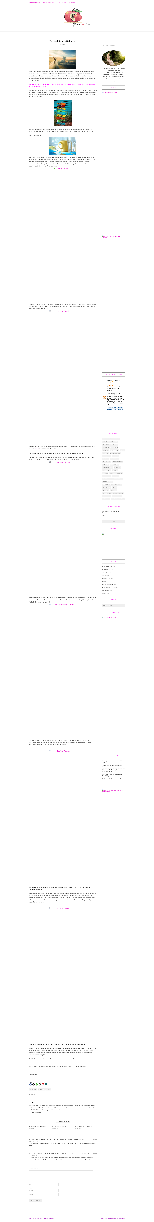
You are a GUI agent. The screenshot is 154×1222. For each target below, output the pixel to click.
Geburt (105, 458)
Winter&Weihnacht (118, 498)
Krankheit (106, 470)
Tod (114, 487)
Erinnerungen (115, 453)
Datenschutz (62, 2)
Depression (115, 450)
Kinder (105, 464)
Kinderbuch (114, 464)
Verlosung (106, 496)
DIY (122, 450)
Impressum (72, 2)
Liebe (114, 470)
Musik (112, 473)
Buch (115, 447)
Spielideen (106, 487)
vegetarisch (107, 493)
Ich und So (105, 581)
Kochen (117, 467)
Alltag (117, 438)
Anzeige (106, 441)
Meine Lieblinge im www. (109, 587)
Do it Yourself (106, 572)
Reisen (63, 37)
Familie (115, 456)
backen (114, 441)
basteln (106, 444)
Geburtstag (115, 458)
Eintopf (105, 453)
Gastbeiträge (105, 575)
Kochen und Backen (107, 584)
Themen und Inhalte (48, 2)
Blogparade (33, 1089)
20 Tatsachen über (107, 566)
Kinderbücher (107, 467)
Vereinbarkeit (118, 493)
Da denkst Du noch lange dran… (37, 1126)
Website (31, 1194)
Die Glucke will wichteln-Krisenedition (112, 779)
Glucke (31, 1103)
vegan (113, 490)
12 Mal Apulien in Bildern (59, 1126)
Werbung (106, 498)
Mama (105, 473)
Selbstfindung (107, 481)
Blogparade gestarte (67, 1059)
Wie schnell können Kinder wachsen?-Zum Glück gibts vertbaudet (112, 775)
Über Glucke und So (34, 2)
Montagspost (106, 590)
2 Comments (32, 1094)
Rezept (115, 476)
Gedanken (41, 1089)
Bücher (106, 450)
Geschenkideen (118, 461)
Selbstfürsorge (108, 484)
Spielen (118, 484)
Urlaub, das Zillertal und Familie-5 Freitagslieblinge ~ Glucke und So (56, 1139)
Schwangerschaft (116, 478)
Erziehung (106, 456)
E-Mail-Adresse (31, 1189)
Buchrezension (106, 569)
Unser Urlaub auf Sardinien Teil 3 (84, 1126)
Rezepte (106, 478)
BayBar (36, 449)
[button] (30, 1084)
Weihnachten (117, 496)
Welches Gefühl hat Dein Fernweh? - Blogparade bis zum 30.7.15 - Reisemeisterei (60, 1153)
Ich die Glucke (106, 578)
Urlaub (48, 1089)
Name (31, 1184)
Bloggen (114, 444)
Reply (95, 1139)
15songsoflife (107, 438)
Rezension (106, 476)
